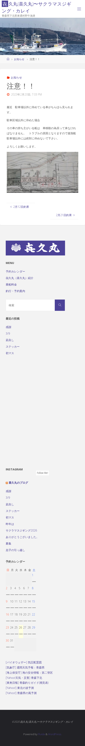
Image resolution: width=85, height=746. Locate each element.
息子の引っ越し (15, 550)
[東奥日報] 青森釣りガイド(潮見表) (27, 683)
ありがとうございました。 (22, 537)
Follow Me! (42, 473)
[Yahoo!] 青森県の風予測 (21, 693)
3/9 (8, 333)
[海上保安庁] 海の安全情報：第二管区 (29, 672)
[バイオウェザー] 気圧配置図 (24, 662)
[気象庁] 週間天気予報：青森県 (25, 667)
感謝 (8, 327)
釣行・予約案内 (15, 291)
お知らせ (19, 59)
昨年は (10, 524)
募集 (8, 543)
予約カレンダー (15, 271)
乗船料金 (11, 284)
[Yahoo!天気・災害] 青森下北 (24, 678)
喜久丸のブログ (18, 482)
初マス (10, 353)
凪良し (10, 340)
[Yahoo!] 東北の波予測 (20, 688)
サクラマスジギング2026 (21, 530)
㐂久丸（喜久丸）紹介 (19, 278)
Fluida (41, 734)
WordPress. (55, 734)
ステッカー (13, 346)
